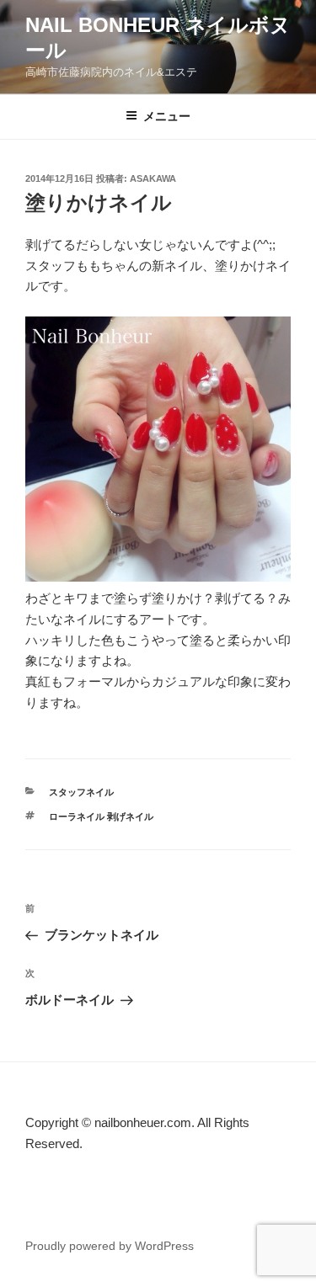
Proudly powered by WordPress (109, 1245)
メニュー (166, 116)
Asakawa (153, 178)
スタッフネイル (81, 792)
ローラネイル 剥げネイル (101, 816)
